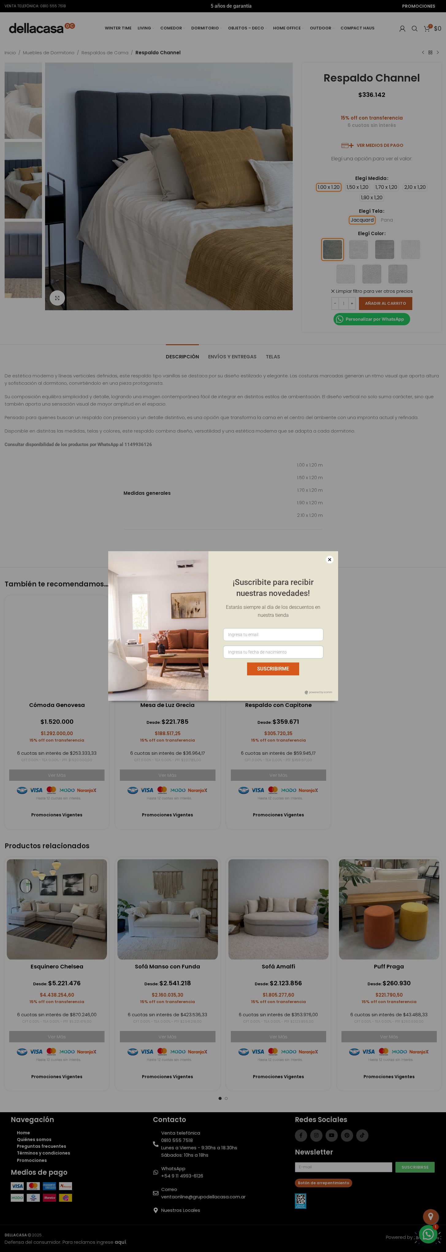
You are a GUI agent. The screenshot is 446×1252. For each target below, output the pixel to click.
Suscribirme (273, 669)
